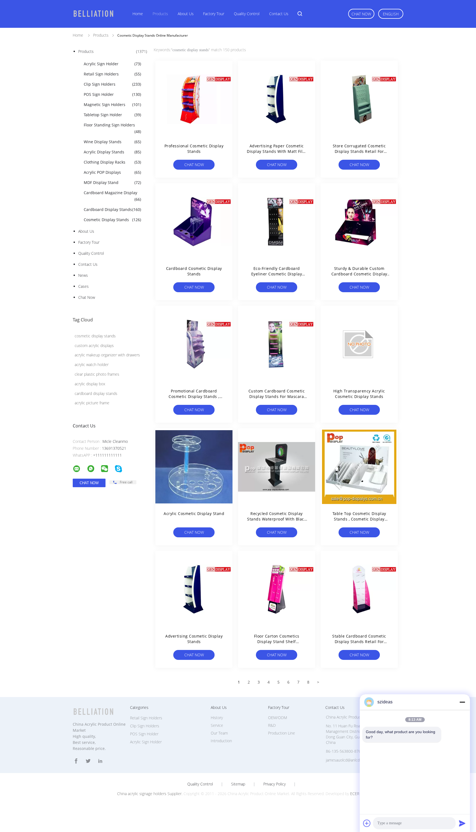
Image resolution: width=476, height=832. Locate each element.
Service (217, 725)
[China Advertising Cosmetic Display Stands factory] (193, 589)
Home (137, 13)
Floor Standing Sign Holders (112, 128)
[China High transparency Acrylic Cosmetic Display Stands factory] (359, 344)
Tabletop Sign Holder (112, 114)
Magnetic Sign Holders (112, 104)
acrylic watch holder (92, 364)
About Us (186, 13)
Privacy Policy (274, 784)
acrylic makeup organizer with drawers (107, 354)
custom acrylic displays (94, 345)
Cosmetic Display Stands (112, 219)
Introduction (221, 740)
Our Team (219, 733)
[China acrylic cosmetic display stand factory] (193, 466)
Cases (83, 286)
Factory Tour (213, 13)
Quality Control (246, 13)
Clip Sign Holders (112, 84)
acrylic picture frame (92, 402)
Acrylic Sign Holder (112, 63)
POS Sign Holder (112, 94)
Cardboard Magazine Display (112, 196)
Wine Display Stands (112, 141)
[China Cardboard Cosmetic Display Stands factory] (193, 221)
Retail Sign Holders (112, 74)
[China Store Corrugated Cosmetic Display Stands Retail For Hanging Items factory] (359, 99)
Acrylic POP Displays (112, 172)
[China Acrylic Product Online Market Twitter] (88, 761)
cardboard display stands (96, 393)
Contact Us (278, 13)
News (83, 275)
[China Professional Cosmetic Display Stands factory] (193, 99)
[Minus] (462, 702)
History (217, 717)
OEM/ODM (277, 717)
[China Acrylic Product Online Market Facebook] (76, 761)
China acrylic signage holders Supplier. (150, 793)
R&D (272, 725)
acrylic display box (90, 383)
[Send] (462, 823)
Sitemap (238, 784)
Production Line (281, 733)
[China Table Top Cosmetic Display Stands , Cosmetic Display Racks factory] (359, 466)
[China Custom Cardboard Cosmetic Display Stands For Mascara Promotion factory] (276, 344)
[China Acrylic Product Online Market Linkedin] (100, 761)
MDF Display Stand (112, 182)
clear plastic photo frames (97, 374)
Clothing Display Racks (112, 162)
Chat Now (361, 14)
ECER (354, 793)
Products (160, 13)
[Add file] (367, 823)
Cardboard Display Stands (112, 209)
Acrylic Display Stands (112, 152)
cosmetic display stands (95, 335)
